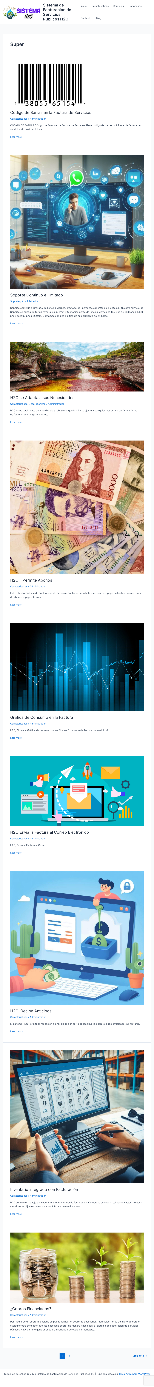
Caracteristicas (18, 118)
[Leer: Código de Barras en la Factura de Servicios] (50, 84)
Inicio (84, 6)
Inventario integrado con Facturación (44, 1189)
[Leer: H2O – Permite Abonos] (77, 507)
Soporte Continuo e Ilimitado (36, 295)
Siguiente (139, 1355)
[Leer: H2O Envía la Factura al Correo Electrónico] (77, 790)
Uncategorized (37, 403)
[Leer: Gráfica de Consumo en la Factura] (77, 666)
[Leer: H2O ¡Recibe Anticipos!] (77, 937)
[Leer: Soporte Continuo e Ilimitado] (77, 221)
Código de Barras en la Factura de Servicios (50, 112)
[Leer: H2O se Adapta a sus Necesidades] (77, 366)
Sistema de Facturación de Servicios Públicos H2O (57, 12)
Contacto (86, 18)
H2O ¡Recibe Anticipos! (31, 1011)
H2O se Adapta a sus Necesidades (42, 397)
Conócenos (135, 6)
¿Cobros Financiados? (30, 1308)
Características (100, 6)
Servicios (118, 6)
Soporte (15, 301)
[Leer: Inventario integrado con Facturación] (77, 1116)
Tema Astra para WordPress (134, 1373)
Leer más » (16, 136)
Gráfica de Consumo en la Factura (41, 717)
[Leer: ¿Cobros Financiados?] (77, 1267)
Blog (98, 18)
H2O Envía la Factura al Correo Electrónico (49, 832)
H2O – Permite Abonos (31, 580)
